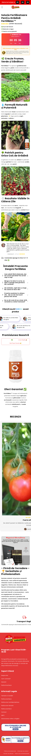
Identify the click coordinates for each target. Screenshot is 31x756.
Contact (4, 712)
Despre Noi (4, 675)
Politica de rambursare (10, 751)
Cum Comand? (6, 679)
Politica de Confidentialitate (10, 702)
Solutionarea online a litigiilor (10, 718)
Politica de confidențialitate (22, 753)
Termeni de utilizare (8, 753)
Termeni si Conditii (7, 696)
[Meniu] (2, 7)
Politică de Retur (6, 685)
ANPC (3, 715)
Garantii (3, 682)
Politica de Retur (6, 699)
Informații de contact (22, 751)
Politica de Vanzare (7, 705)
